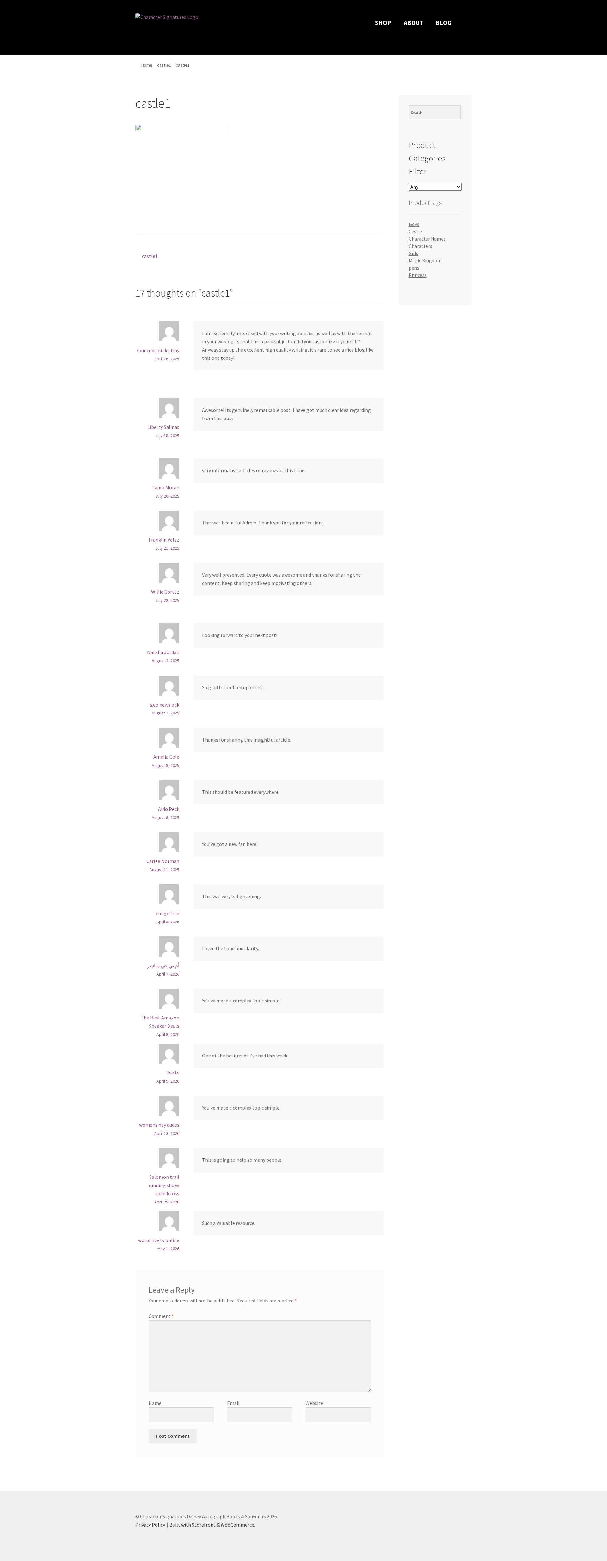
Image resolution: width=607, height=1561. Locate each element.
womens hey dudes (159, 1125)
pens (414, 268)
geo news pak (164, 704)
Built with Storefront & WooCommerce (211, 1524)
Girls (413, 253)
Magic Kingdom (425, 261)
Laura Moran (165, 487)
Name (155, 1403)
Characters (420, 246)
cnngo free (167, 913)
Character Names (427, 239)
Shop (383, 23)
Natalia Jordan (163, 652)
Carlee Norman (162, 861)
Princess (418, 275)
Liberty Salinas (163, 427)
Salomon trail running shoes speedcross (164, 1185)
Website (314, 1403)
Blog (443, 23)
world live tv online (158, 1240)
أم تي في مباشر (163, 965)
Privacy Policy (150, 1524)
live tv (172, 1072)
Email (233, 1403)
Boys (414, 224)
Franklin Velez (164, 539)
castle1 (164, 65)
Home (146, 65)
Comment (161, 1316)
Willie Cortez (165, 592)
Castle (415, 232)
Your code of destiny (158, 350)
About (413, 23)
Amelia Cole (166, 757)
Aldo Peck (168, 809)
